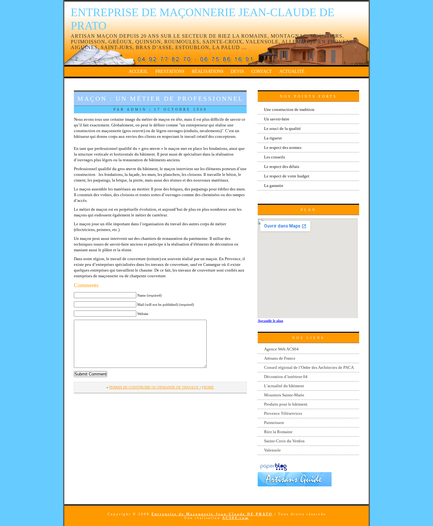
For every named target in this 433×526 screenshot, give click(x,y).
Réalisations (207, 71)
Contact (261, 71)
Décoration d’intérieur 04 (285, 376)
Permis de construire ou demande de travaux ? (155, 387)
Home (209, 387)
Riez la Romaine (278, 431)
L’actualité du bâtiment (284, 385)
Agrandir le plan (270, 321)
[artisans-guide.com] (295, 485)
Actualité (292, 71)
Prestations (169, 71)
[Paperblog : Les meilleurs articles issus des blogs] (273, 470)
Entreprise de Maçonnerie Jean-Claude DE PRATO (212, 514)
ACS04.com (235, 518)
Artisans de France (279, 358)
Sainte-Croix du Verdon (284, 441)
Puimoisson (274, 422)
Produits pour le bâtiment (285, 404)
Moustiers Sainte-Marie (284, 395)
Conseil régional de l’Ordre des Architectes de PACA (309, 367)
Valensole (272, 450)
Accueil (138, 71)
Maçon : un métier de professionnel (160, 98)
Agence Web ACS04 (281, 349)
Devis (237, 71)
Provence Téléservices (283, 413)
